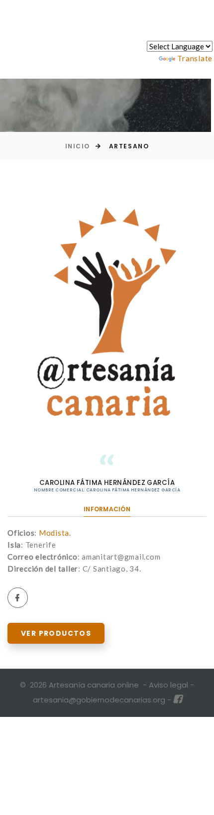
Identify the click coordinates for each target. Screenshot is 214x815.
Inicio (77, 146)
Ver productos (56, 633)
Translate (195, 58)
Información (107, 509)
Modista (54, 532)
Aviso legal (168, 685)
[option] (107, 309)
